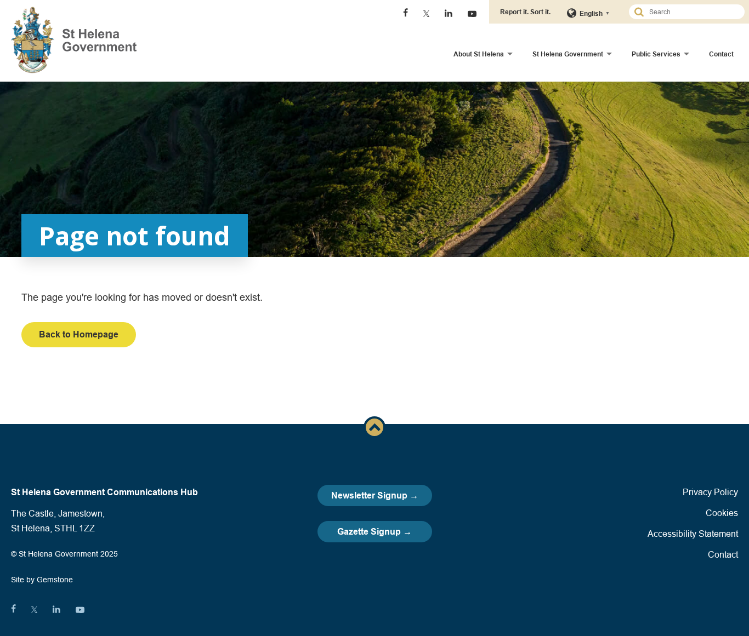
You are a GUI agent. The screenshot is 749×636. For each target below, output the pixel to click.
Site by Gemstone (42, 579)
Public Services (656, 54)
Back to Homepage (78, 334)
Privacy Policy (710, 492)
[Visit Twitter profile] (426, 14)
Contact (721, 54)
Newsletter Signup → (374, 495)
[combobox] (691, 11)
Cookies (722, 513)
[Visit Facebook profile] (405, 14)
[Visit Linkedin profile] (448, 14)
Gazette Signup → (374, 531)
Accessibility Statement (693, 533)
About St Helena (478, 54)
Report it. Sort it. (525, 12)
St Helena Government (567, 54)
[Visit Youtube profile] (472, 14)
